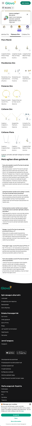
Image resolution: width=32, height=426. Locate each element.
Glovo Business (5, 307)
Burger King (4, 392)
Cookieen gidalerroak (7, 365)
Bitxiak (3, 156)
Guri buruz (4, 316)
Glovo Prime (5, 322)
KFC (2, 394)
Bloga (3, 326)
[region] (16, 51)
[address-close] (27, 14)
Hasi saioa (4, 335)
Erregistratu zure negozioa (8, 301)
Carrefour (4, 397)
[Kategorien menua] (3, 3)
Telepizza (4, 400)
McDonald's (4, 389)
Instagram (4, 344)
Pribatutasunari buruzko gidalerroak (11, 362)
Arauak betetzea (6, 369)
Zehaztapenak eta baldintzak (9, 359)
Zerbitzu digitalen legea (8, 375)
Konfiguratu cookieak (7, 372)
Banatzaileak (5, 304)
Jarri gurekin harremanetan (9, 329)
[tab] (15, 34)
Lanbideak (4, 298)
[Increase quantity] (8, 50)
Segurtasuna (4, 332)
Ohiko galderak (5, 319)
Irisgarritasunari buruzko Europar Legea (12, 378)
